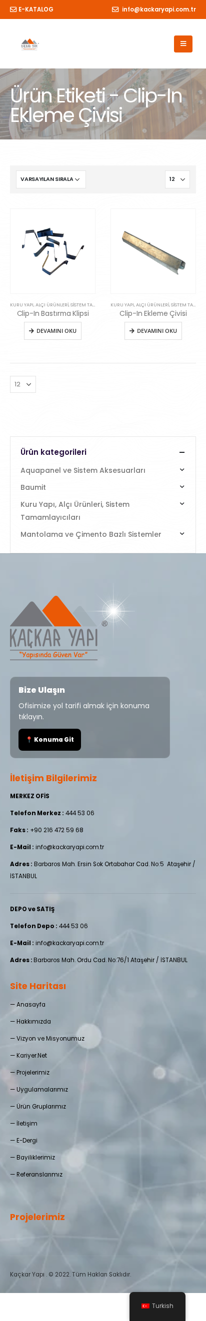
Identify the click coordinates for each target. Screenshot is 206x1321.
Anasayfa (31, 1005)
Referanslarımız (39, 1175)
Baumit (33, 487)
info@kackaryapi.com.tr (158, 9)
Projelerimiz (33, 1073)
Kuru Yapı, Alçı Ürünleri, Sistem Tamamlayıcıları (69, 304)
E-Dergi (27, 1141)
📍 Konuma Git (50, 740)
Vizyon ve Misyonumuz (50, 1039)
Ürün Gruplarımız (41, 1107)
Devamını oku (56, 330)
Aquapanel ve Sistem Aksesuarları (83, 470)
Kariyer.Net (31, 1056)
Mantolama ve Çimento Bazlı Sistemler (91, 534)
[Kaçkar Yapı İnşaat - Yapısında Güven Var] (30, 44)
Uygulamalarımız (42, 1090)
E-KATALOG (36, 9)
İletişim (27, 1124)
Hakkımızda (33, 1022)
